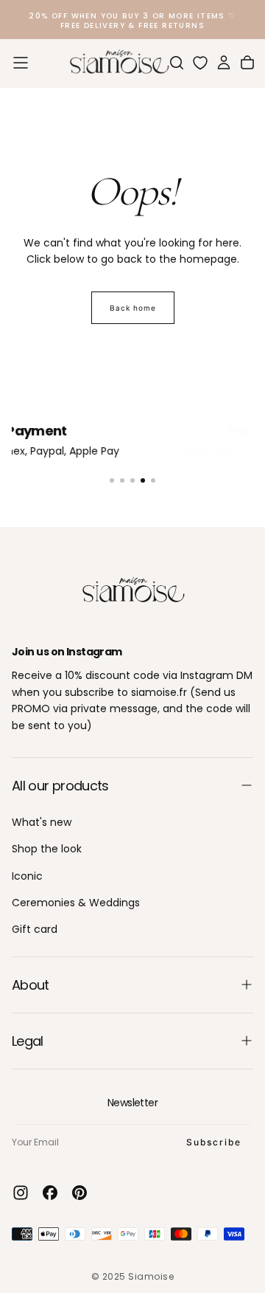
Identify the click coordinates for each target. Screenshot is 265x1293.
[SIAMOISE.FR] (132, 590)
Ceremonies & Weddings (76, 902)
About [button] (30, 985)
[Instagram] (20, 1192)
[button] (20, 63)
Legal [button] (27, 1041)
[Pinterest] (79, 1192)
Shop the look (47, 848)
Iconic (27, 876)
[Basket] (247, 63)
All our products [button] (60, 785)
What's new (41, 822)
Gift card (34, 929)
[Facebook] (50, 1192)
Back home (133, 307)
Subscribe (213, 1142)
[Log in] (224, 63)
